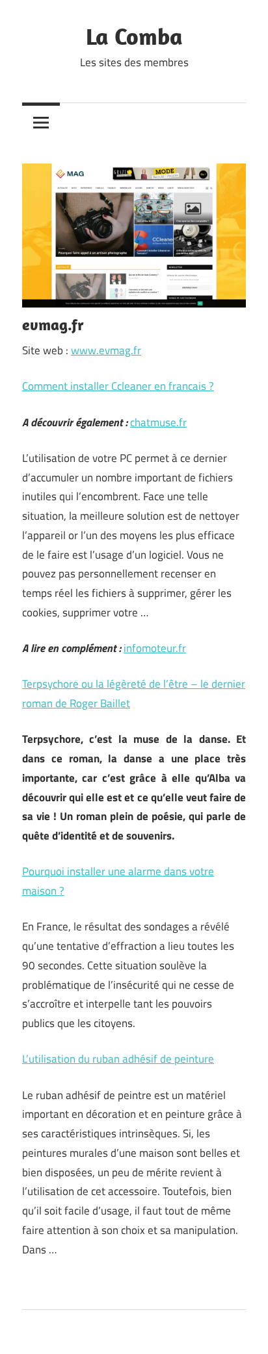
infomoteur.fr (155, 648)
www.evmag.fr (106, 350)
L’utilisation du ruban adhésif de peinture (118, 1058)
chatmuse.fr (158, 422)
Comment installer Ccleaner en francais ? (118, 386)
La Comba (134, 36)
